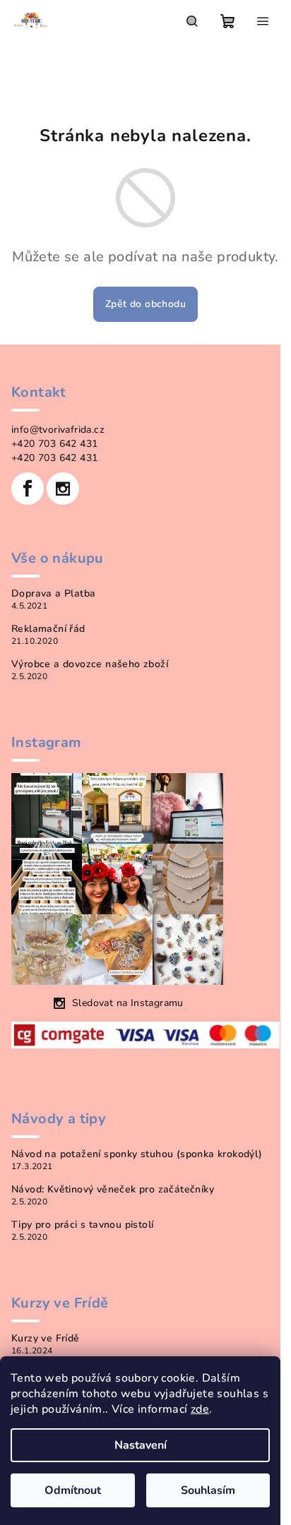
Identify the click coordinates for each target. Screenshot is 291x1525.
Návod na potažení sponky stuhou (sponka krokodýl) (137, 1154)
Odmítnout (72, 1490)
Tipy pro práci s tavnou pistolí (82, 1225)
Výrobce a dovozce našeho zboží (89, 664)
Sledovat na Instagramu (128, 1003)
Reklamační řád (48, 629)
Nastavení (140, 1445)
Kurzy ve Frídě (45, 1339)
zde (200, 1409)
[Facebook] (27, 488)
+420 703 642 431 (54, 443)
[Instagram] (63, 488)
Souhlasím (208, 1490)
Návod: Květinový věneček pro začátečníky (112, 1190)
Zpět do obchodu (145, 304)
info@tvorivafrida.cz (58, 429)
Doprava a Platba (53, 594)
